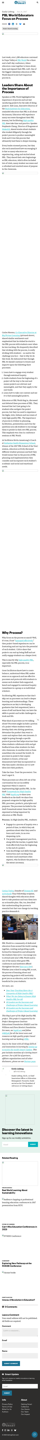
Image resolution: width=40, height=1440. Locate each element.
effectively (28, 640)
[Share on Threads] (17, 24)
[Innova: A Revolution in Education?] (20, 1283)
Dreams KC (29, 890)
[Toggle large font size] (38, 720)
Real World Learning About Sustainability (14, 1191)
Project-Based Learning (10, 29)
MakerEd (6, 129)
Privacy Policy (7, 1404)
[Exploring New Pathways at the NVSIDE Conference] (20, 1246)
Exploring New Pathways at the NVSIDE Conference (17, 1264)
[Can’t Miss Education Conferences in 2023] (20, 1210)
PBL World (21, 60)
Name (4, 1351)
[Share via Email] (24, 24)
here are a (24, 966)
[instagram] (5, 1430)
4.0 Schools (7, 893)
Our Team (25, 1412)
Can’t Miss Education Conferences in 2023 (19, 1228)
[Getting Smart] (20, 2)
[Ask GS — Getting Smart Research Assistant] (35, 1434)
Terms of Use (7, 1407)
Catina (5, 890)
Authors (5, 1412)
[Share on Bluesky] (20, 24)
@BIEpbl (6, 1033)
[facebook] (2, 1430)
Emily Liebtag (8, 11)
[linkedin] (8, 1430)
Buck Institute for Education (17, 108)
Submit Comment (11, 1363)
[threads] (12, 1430)
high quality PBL (26, 659)
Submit (33, 1144)
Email (4, 1340)
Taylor (11, 890)
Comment (6, 1326)
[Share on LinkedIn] (13, 24)
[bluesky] (15, 1430)
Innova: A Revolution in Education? (18, 1300)
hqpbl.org (15, 794)
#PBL (26, 1039)
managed (19, 640)
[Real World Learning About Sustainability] (20, 1173)
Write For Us (6, 1409)
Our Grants (25, 1409)
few (30, 966)
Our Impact (25, 1414)
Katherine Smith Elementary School (19, 443)
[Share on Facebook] (9, 24)
